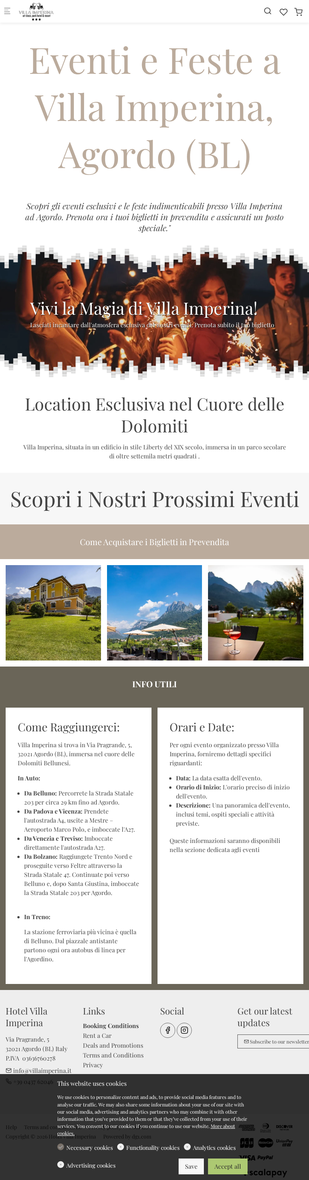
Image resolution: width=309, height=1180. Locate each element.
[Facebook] (167, 1030)
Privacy (93, 1065)
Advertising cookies (91, 1165)
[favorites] (284, 12)
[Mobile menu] (7, 11)
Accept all (227, 1166)
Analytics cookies (214, 1147)
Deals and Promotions (113, 1045)
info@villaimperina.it (42, 1070)
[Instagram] (184, 1030)
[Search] (267, 10)
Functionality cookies (153, 1147)
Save (191, 1166)
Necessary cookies (89, 1147)
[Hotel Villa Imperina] (47, 11)
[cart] (298, 12)
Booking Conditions (111, 1026)
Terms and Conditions (113, 1055)
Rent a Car (97, 1035)
